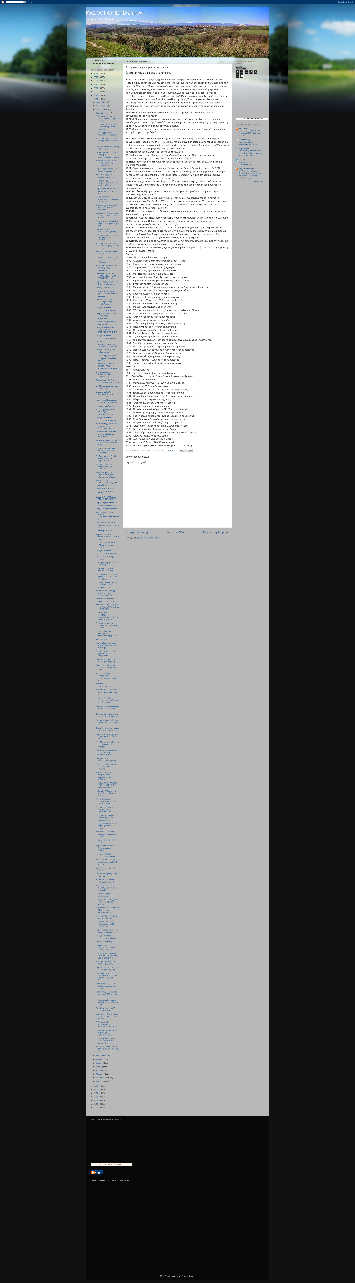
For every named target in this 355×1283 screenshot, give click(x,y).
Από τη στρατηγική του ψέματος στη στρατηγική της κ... (107, 245)
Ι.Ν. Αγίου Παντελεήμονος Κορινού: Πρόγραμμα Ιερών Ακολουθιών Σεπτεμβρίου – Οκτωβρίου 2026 (250, 174)
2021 (96, 92)
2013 (96, 1104)
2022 (96, 88)
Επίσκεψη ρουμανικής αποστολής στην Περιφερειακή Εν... (105, 593)
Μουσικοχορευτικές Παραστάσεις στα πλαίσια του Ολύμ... (105, 474)
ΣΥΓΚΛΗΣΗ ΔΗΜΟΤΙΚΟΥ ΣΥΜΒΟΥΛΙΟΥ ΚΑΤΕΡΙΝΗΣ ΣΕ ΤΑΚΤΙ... (107, 330)
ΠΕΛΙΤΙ (242, 160)
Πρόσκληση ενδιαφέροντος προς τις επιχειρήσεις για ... (107, 708)
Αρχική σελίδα (175, 532)
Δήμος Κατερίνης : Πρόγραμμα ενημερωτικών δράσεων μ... (107, 676)
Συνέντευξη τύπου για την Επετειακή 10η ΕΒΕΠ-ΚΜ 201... (107, 736)
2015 (96, 1097)
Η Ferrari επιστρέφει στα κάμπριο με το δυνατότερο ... (106, 237)
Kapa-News (244, 149)
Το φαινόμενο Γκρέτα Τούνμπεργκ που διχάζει (107, 381)
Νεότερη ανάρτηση (136, 532)
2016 (96, 1093)
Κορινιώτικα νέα (246, 169)
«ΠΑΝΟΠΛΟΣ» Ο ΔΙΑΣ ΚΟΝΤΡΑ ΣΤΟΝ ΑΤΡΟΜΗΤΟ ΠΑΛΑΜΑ (106, 366)
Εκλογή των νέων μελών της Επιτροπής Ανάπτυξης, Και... (106, 752)
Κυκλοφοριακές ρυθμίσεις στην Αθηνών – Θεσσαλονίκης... (107, 1032)
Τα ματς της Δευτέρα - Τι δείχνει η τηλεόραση (106, 170)
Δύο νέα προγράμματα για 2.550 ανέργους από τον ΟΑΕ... (107, 1049)
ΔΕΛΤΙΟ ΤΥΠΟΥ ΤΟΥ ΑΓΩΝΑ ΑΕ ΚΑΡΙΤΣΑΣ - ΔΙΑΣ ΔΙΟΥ (107, 887)
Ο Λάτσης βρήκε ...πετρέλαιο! (103, 895)
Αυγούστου (101, 1056)
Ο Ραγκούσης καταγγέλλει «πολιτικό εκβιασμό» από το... (107, 902)
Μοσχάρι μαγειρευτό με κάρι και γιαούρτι (106, 323)
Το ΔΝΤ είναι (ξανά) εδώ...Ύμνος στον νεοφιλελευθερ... (104, 302)
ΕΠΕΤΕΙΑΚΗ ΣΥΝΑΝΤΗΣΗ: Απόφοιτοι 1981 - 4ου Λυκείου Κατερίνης (251, 133)
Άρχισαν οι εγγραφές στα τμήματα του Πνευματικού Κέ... (106, 426)
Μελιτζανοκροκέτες (104, 942)
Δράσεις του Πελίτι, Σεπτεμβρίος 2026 (246, 163)
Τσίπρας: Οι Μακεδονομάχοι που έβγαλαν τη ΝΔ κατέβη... (107, 344)
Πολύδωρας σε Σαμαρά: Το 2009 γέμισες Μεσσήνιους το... (107, 910)
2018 (96, 1086)
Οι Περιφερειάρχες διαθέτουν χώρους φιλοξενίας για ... (105, 374)
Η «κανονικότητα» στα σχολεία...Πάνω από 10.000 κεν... (105, 450)
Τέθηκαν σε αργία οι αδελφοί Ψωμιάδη (104, 569)
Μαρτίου (100, 1074)
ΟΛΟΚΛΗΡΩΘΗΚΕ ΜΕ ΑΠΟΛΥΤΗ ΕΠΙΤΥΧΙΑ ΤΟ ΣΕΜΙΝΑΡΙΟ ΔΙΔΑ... (107, 276)
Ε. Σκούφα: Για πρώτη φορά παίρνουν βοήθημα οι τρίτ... (107, 118)
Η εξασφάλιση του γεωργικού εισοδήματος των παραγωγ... (107, 700)
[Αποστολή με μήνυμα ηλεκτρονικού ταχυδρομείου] (180, 450)
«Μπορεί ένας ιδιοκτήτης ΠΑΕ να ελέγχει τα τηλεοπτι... (106, 545)
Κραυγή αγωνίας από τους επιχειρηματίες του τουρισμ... (107, 825)
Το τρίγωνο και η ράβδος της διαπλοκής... (106, 1009)
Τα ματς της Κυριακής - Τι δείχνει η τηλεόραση (107, 283)
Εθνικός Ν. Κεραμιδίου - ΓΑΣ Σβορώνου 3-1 (106, 881)
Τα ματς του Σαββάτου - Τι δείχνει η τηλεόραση (107, 968)
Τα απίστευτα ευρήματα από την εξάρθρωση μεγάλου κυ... (106, 434)
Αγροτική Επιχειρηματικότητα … (106, 685)
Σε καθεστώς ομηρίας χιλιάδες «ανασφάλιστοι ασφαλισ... (107, 293)
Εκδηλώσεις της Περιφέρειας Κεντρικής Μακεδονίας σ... (106, 483)
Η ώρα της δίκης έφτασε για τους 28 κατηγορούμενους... (106, 412)
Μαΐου (99, 1067)
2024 (96, 81)
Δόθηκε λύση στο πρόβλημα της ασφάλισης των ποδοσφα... (103, 775)
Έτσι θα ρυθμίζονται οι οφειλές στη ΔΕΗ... (105, 176)
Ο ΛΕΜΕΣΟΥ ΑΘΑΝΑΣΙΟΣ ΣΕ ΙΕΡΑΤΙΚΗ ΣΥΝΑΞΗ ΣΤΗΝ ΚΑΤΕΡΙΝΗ (107, 955)
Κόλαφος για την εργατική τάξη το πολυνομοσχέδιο (107, 715)
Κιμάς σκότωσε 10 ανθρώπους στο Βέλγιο (248, 143)
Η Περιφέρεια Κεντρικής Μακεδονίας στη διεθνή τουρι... (107, 1002)
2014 (96, 1100)
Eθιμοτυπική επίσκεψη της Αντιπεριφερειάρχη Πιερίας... (107, 848)
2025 (96, 77)
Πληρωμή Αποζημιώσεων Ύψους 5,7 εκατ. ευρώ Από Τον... (107, 576)
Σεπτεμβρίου (102, 113)
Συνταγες (103, 1164)
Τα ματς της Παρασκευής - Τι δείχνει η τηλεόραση (107, 401)
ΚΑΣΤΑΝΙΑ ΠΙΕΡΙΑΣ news (115, 13)
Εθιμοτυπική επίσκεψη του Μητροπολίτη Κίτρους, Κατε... (107, 191)
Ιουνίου (99, 1063)
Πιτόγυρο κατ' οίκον (104, 288)
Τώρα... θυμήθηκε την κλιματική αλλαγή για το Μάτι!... (107, 667)
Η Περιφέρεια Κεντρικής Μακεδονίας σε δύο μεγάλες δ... (106, 1040)
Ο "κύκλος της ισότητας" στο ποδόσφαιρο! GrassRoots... (106, 207)
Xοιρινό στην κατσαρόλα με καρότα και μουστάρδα (107, 729)
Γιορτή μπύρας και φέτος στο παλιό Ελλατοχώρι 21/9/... (106, 994)
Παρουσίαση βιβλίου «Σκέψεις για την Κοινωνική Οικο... (104, 809)
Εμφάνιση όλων (259, 181)
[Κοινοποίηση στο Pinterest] (191, 450)
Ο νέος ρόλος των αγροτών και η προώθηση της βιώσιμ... (107, 633)
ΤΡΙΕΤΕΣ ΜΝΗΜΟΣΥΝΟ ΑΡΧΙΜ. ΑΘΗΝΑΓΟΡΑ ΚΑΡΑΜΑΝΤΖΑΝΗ (106, 785)
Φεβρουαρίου (102, 1078)
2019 (96, 99)
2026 (96, 73)
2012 (96, 1108)
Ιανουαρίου (101, 1081)
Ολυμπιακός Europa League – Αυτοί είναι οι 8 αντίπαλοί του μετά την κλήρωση (251, 153)
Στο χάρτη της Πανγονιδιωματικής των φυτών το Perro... (107, 183)
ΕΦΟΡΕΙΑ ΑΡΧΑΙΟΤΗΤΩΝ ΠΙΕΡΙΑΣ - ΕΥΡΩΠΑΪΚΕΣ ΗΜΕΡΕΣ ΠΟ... (107, 607)
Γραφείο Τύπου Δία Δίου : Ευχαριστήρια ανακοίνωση (106, 316)
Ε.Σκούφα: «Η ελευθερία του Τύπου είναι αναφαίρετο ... (106, 584)
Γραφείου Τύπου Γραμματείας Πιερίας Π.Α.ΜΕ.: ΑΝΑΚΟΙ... (105, 947)
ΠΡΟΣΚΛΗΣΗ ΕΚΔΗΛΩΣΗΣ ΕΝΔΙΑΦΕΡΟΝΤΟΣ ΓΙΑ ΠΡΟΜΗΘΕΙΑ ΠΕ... (107, 616)
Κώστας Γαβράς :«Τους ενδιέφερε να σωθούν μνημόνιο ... (106, 358)
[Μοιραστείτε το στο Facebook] (188, 450)
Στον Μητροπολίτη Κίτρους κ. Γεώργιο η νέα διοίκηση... (107, 744)
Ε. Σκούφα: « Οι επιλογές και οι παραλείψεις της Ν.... (106, 692)
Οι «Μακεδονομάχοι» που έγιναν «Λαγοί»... (107, 387)
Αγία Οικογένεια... (103, 639)
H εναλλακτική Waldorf (105, 406)
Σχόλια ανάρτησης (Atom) (148, 538)
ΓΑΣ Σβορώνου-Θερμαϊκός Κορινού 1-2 (107, 148)
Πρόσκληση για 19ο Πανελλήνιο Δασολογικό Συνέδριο (107, 625)
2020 (96, 95)
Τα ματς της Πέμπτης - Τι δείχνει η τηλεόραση (106, 504)
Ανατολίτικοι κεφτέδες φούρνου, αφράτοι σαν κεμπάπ (106, 834)
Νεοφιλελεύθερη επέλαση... (107, 509)
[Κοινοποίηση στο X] (186, 450)
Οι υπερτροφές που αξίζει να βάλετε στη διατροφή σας (107, 223)
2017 (96, 1089)
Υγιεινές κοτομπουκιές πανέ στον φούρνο (105, 600)
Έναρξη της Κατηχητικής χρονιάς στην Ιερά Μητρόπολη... (106, 653)
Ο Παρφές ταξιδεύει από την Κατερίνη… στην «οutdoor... (106, 126)
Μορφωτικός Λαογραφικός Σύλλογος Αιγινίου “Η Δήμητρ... (107, 215)
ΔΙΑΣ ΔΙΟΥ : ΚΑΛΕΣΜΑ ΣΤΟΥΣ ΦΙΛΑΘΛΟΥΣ (106, 498)
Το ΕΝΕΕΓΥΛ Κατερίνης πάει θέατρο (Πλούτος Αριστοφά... (106, 793)
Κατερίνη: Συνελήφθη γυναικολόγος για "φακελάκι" (105, 466)
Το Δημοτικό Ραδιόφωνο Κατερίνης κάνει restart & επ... (107, 525)
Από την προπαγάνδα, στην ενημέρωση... (105, 963)
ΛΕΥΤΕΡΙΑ (243, 129)
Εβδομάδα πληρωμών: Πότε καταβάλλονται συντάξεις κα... (105, 817)
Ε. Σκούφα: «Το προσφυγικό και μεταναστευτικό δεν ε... (106, 1024)
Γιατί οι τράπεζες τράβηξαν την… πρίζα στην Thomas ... (107, 766)
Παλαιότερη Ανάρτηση (216, 532)
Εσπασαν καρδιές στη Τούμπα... (105, 869)
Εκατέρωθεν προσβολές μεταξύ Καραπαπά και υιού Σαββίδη (106, 645)
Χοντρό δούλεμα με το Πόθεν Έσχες (105, 351)
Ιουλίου (99, 1059)
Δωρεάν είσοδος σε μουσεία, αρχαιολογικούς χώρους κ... (107, 536)
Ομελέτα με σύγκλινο (105, 531)
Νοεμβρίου (101, 106)
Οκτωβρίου (101, 109)
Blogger (191, 1276)
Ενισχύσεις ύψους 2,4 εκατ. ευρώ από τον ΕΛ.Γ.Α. (105, 491)
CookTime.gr (118, 1164)
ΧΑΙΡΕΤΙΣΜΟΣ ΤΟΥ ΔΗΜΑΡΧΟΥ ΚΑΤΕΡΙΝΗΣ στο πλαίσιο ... (107, 515)
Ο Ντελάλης (244, 140)
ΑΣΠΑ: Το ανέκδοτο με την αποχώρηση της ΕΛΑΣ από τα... (107, 862)
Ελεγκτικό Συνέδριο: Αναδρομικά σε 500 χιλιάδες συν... (105, 924)
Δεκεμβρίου (101, 102)
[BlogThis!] (183, 450)
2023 (96, 84)
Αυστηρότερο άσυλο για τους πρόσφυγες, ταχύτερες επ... (106, 163)
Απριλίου (100, 1070)
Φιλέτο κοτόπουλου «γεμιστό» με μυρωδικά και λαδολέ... (107, 199)
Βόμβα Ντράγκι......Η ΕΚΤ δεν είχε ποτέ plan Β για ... (107, 140)
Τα (243, 118)
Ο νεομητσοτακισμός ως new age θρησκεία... (106, 917)
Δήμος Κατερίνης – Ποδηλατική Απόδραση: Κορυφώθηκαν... (107, 801)
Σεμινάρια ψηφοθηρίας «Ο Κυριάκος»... (107, 563)
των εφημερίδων (257, 118)
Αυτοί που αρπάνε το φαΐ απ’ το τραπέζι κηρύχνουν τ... (106, 268)
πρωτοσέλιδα (248, 118)
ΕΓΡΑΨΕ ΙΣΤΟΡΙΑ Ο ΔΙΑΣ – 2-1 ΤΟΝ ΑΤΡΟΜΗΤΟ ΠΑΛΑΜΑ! (107, 259)
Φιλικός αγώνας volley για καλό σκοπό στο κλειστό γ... (107, 722)
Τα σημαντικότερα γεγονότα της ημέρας (106, 230)
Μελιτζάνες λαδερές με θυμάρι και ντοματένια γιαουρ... (106, 986)
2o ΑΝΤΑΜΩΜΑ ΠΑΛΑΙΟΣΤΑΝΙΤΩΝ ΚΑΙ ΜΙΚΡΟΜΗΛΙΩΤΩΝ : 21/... (107, 976)
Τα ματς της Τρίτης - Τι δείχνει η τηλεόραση (105, 660)
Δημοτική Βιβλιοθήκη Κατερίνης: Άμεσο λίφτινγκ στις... (105, 394)
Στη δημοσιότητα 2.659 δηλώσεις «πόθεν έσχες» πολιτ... (106, 458)
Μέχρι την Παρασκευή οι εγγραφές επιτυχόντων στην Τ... (106, 442)
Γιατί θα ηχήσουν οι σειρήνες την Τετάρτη (106, 134)
